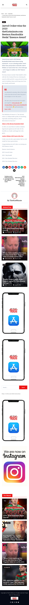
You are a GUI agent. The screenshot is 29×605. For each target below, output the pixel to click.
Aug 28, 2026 (18, 232)
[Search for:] (10, 387)
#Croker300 (8, 105)
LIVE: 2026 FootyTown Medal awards (13, 229)
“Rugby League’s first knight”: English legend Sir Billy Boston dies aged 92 (14, 281)
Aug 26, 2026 (18, 258)
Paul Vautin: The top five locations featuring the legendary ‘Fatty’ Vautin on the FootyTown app (14, 538)
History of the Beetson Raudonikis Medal (13, 124)
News (4, 22)
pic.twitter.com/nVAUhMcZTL (19, 105)
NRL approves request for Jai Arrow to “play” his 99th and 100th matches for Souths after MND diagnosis (14, 583)
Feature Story (7, 523)
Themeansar (17, 595)
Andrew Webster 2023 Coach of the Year (12, 136)
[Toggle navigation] (3, 5)
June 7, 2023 (8, 109)
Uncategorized (7, 567)
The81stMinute (16, 200)
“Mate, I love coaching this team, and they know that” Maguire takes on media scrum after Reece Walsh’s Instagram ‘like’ (14, 255)
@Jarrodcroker (16, 103)
